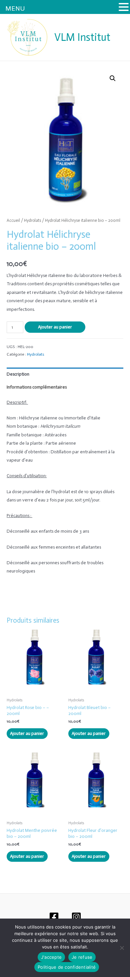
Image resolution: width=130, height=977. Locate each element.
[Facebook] (54, 917)
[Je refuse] (121, 947)
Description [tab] (18, 374)
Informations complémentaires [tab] (37, 387)
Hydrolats (32, 220)
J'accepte (51, 957)
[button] (113, 78)
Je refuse (82, 957)
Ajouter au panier (55, 327)
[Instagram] (76, 917)
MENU (15, 8)
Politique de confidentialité (67, 967)
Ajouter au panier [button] (27, 733)
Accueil (13, 220)
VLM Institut (82, 37)
